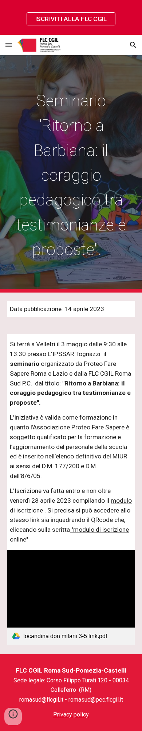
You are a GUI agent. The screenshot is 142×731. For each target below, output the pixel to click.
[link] (71, 597)
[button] (8, 45)
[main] (71, 174)
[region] (71, 17)
